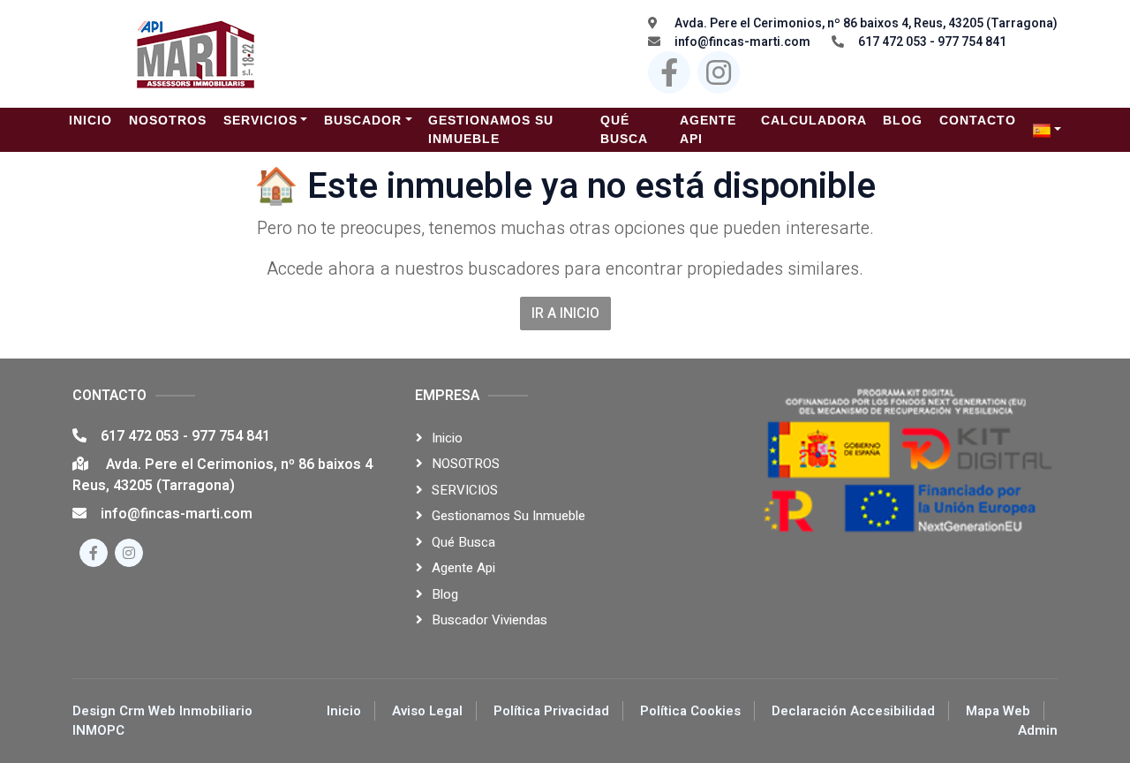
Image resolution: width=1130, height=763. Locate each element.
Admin (1038, 730)
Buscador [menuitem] (363, 120)
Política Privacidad (551, 711)
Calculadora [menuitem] (814, 120)
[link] (1047, 129)
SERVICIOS (465, 490)
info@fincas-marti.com (742, 42)
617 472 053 (142, 436)
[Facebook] (669, 72)
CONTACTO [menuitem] (977, 120)
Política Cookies (690, 711)
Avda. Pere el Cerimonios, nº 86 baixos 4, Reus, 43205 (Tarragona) (865, 23)
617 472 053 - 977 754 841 (932, 42)
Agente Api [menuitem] (708, 129)
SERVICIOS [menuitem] (260, 120)
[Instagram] (718, 72)
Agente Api (463, 568)
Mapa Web (998, 711)
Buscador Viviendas (489, 620)
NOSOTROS (466, 463)
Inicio (447, 438)
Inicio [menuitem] (90, 120)
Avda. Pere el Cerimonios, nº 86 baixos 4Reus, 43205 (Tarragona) (222, 475)
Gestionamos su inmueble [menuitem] (491, 129)
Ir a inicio (565, 313)
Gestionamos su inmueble (508, 515)
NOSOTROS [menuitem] (168, 120)
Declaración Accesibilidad (853, 711)
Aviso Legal (427, 711)
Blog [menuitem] (903, 120)
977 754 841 (231, 436)
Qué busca (463, 542)
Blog (445, 594)
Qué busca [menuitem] (624, 129)
